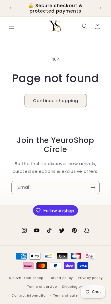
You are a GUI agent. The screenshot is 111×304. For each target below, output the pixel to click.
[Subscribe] (93, 187)
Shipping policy (75, 286)
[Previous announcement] (10, 8)
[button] (11, 26)
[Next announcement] (100, 8)
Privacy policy (90, 277)
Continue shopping (55, 101)
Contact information (29, 295)
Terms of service (42, 286)
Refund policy (61, 277)
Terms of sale (65, 295)
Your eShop (33, 277)
